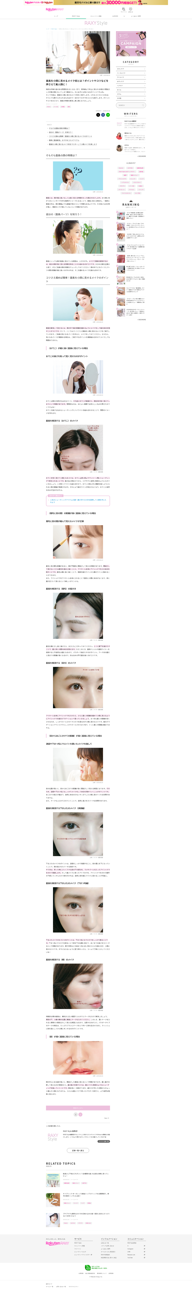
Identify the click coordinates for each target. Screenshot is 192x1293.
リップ (82, 1203)
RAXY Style (76, 16)
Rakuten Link (131, 1255)
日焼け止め (88, 1223)
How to (48, 106)
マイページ (77, 1249)
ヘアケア (120, 86)
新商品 (89, 1203)
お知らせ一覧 (105, 1243)
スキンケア (120, 69)
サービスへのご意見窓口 (108, 1251)
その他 (119, 98)
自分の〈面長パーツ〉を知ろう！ (61, 132)
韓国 (125, 175)
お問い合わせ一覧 (61, 1286)
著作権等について (102, 1273)
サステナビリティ (73, 1286)
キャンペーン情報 (96, 16)
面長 (69, 106)
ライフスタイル (126, 193)
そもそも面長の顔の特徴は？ (59, 128)
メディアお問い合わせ (107, 1246)
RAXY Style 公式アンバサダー (127, 171)
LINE (129, 1251)
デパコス (131, 189)
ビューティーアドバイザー (82, 1255)
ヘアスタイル (125, 182)
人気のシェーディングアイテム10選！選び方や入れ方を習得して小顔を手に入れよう (78, 501)
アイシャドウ (122, 179)
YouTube (130, 1257)
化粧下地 (84, 1183)
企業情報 (81, 1273)
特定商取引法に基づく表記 (109, 1257)
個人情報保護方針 (90, 1273)
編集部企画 (66, 1183)
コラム (119, 94)
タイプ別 (137, 193)
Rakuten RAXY (55, 9)
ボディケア (120, 81)
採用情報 (111, 1273)
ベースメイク (54, 104)
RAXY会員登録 (132, 1243)
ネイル (119, 90)
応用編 (62, 106)
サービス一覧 (49, 1286)
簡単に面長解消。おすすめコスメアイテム (64, 140)
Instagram (130, 1249)
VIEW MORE (141, 156)
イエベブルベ (136, 182)
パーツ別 (56, 106)
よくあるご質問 (136, 16)
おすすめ (73, 1223)
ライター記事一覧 (104, 1141)
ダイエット (122, 189)
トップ (56, 16)
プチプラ (80, 1223)
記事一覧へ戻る (78, 1150)
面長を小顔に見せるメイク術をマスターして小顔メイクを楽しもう (73, 144)
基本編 (141, 171)
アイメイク (120, 77)
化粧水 (140, 186)
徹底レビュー (76, 1183)
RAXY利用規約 (105, 1255)
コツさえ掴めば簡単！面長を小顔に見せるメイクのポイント (70, 136)
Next (106, 1118)
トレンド (76, 1203)
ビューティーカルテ (80, 1251)
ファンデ (141, 189)
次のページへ (78, 1108)
